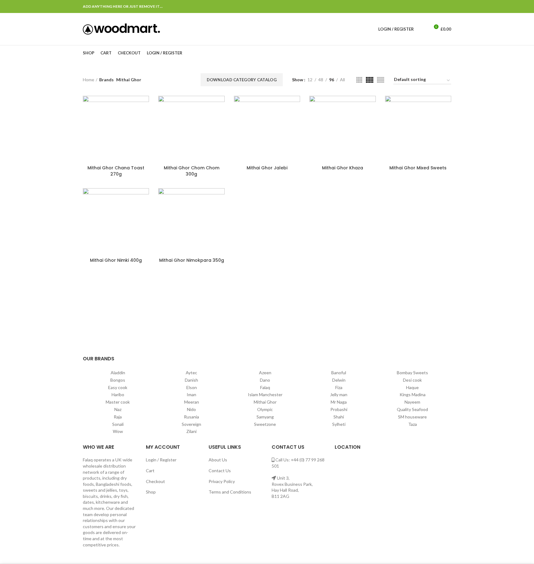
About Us (218, 459)
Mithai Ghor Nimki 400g (116, 260)
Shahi (338, 416)
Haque (412, 387)
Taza (412, 424)
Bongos (117, 380)
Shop (151, 491)
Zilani (191, 431)
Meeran (191, 402)
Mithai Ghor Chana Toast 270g (115, 171)
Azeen (265, 372)
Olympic (265, 409)
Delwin (338, 380)
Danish (191, 380)
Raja (118, 416)
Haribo (118, 394)
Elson (191, 387)
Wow (118, 431)
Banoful (338, 372)
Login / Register (161, 459)
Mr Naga (339, 402)
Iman (191, 394)
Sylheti (338, 424)
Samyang (265, 416)
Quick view (144, 106)
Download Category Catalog (242, 79)
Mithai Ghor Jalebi (267, 168)
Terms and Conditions (230, 491)
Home (88, 79)
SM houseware (412, 416)
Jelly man (338, 394)
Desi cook (412, 380)
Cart (150, 470)
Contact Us (220, 470)
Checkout (155, 481)
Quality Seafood (412, 409)
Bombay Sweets (412, 372)
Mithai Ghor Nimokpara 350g (191, 260)
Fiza (338, 387)
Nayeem (412, 402)
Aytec (191, 372)
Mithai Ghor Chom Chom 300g (191, 171)
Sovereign (191, 424)
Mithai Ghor (265, 402)
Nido (191, 409)
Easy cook (117, 387)
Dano (265, 380)
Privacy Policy (222, 481)
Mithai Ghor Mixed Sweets (418, 168)
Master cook (118, 402)
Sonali (118, 424)
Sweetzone (265, 424)
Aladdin (118, 372)
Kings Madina (413, 394)
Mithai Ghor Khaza (342, 168)
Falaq (265, 387)
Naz (117, 409)
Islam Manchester (265, 394)
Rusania (191, 416)
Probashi (338, 409)
